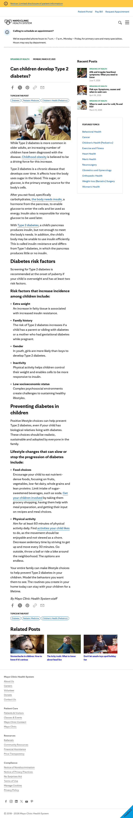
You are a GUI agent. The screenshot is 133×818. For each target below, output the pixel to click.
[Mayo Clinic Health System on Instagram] (11, 801)
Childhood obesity (34, 157)
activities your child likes (53, 528)
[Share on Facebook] (12, 87)
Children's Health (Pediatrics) (97, 142)
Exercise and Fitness (93, 148)
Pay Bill (99, 11)
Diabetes (15, 100)
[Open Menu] (127, 23)
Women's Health (91, 186)
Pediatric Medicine (31, 100)
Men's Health (89, 159)
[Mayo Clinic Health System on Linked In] (16, 801)
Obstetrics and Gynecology (96, 170)
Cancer (86, 137)
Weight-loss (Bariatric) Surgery (98, 181)
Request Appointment (117, 11)
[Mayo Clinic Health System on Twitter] (21, 801)
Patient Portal (85, 11)
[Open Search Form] (120, 23)
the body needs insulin (47, 199)
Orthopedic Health (92, 175)
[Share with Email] (42, 87)
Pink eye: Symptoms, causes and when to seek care (104, 90)
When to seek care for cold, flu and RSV (106, 105)
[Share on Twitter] (20, 87)
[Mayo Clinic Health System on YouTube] (26, 801)
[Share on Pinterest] (27, 87)
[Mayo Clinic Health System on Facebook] (6, 801)
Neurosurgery (89, 164)
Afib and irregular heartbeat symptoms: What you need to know (103, 74)
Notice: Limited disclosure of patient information (36, 3)
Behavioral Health (91, 131)
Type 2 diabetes (28, 225)
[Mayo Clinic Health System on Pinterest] (32, 801)
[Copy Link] (35, 87)
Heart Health (89, 153)
